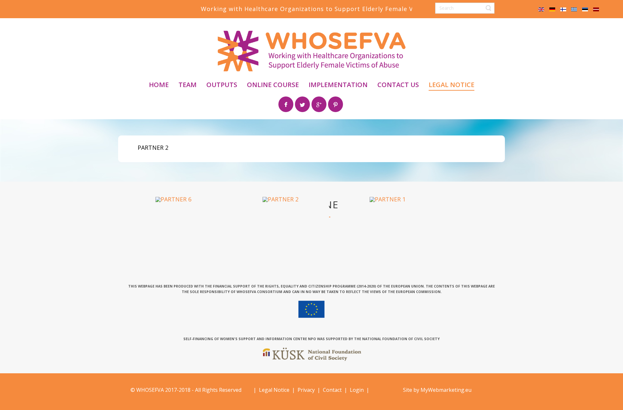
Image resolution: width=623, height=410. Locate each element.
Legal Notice (274, 389)
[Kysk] (312, 354)
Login (356, 389)
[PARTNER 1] (388, 199)
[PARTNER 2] (281, 199)
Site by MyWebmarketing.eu (437, 389)
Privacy (306, 389)
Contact (332, 389)
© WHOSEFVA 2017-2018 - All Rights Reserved (185, 389)
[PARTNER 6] (173, 199)
